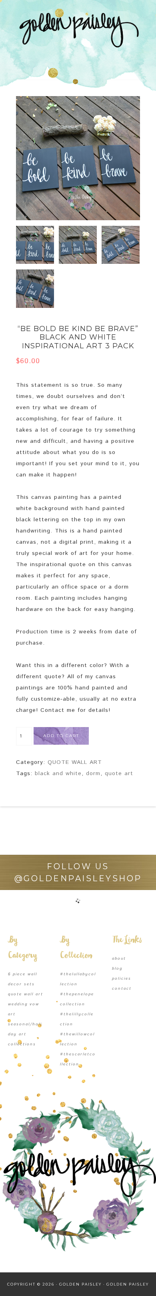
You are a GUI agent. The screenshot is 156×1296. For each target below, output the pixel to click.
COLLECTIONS (22, 1044)
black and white (58, 774)
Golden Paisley (78, 30)
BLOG (117, 968)
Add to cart (61, 735)
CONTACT (122, 988)
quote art (119, 774)
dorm (93, 774)
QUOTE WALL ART (75, 762)
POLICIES (121, 978)
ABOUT (119, 958)
